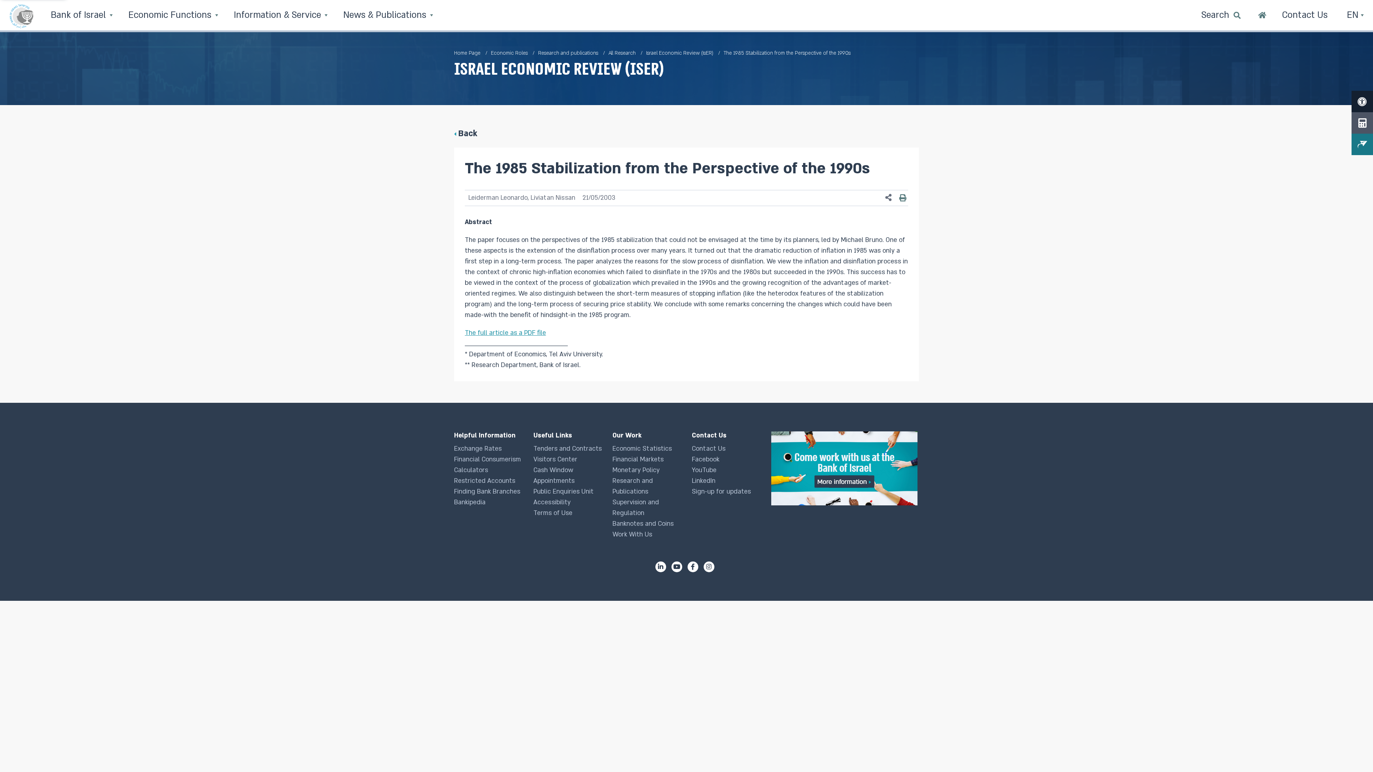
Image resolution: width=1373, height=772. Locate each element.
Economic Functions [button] (171, 15)
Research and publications (568, 53)
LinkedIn (703, 481)
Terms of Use (552, 513)
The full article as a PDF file (505, 333)
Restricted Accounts (484, 481)
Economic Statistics (642, 449)
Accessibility (552, 502)
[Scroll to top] (1353, 752)
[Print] (902, 197)
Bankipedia (470, 502)
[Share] (888, 198)
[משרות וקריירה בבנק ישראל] (845, 468)
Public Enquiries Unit (563, 492)
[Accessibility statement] (1362, 101)
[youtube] (676, 566)
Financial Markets (638, 459)
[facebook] (693, 566)
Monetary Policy (636, 470)
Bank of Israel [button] (79, 15)
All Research (622, 53)
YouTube (704, 470)
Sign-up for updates (721, 492)
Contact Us (708, 449)
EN (1354, 15)
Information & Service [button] (279, 15)
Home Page (467, 53)
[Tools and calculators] (1362, 123)
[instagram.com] (709, 566)
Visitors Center (555, 459)
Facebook (705, 459)
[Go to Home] (1262, 16)
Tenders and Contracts (567, 449)
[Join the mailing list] (1362, 144)
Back (467, 133)
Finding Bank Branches (487, 492)
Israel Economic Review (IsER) (679, 53)
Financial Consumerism (487, 459)
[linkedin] (660, 566)
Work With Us (632, 534)
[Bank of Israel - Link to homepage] (21, 16)
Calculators (471, 470)
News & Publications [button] (386, 15)
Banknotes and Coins (643, 524)
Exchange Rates (478, 449)
